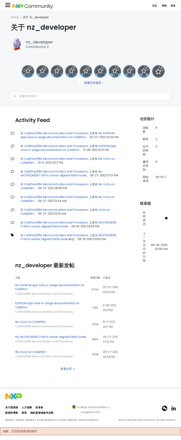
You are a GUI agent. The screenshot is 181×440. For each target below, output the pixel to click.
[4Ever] (86, 71)
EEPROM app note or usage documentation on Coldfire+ (68, 148)
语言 (154, 5)
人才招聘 (27, 407)
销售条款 (30, 420)
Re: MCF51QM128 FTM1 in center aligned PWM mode (61, 173)
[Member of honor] (28, 71)
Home (15, 17)
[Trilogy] (100, 71)
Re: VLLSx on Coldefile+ (30, 322)
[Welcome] (158, 71)
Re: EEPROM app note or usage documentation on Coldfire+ (68, 135)
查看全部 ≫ (67, 369)
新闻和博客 (11, 413)
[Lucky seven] (42, 71)
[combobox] (90, 96)
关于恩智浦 (11, 407)
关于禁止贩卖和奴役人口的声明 (51, 420)
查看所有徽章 (92, 83)
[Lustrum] (71, 71)
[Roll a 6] (57, 71)
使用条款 (20, 420)
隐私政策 (9, 420)
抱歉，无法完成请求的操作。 (21, 431)
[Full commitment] (115, 71)
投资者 (39, 407)
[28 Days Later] (144, 71)
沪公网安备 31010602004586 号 (93, 407)
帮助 (164, 5)
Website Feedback (88, 420)
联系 (24, 413)
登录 (173, 5)
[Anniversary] (129, 71)
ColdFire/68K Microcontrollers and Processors (56, 133)
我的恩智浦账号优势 (42, 413)
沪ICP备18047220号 (90, 412)
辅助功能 (72, 420)
